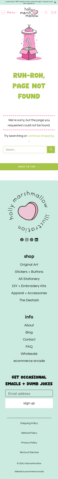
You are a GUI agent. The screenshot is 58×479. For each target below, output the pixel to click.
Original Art (29, 265)
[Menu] (2, 12)
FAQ (29, 346)
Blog (29, 332)
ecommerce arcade (29, 361)
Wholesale (29, 354)
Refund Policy (29, 433)
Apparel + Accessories (29, 293)
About (29, 325)
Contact (29, 339)
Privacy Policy (29, 442)
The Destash (29, 300)
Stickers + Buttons (29, 272)
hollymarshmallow (32, 463)
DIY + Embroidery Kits (29, 286)
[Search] (46, 12)
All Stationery (29, 279)
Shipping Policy (29, 423)
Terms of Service (29, 452)
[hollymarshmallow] (29, 12)
